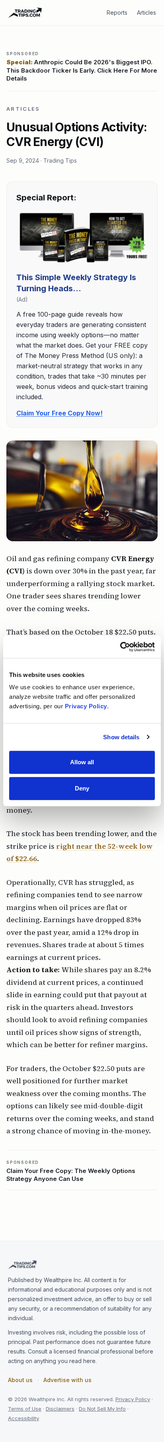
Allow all (82, 762)
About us (20, 1380)
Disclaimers (60, 1408)
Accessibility (23, 1418)
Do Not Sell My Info (102, 1408)
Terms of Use (24, 1408)
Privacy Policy (132, 1399)
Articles (146, 12)
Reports (117, 12)
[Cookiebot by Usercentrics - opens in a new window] (120, 647)
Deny (82, 788)
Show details (121, 737)
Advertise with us (67, 1380)
